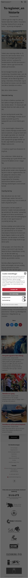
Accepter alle (14, 289)
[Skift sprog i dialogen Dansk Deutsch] (25, 273)
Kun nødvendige (14, 294)
